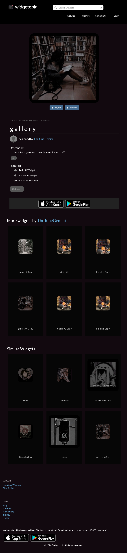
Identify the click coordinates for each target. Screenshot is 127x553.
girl (13, 158)
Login (116, 15)
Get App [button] (71, 15)
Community (100, 15)
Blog (5, 505)
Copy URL (57, 107)
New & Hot (8, 488)
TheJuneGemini (43, 139)
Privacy (6, 514)
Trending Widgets (12, 485)
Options (16, 189)
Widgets (86, 15)
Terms (6, 517)
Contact (7, 508)
